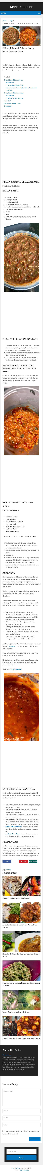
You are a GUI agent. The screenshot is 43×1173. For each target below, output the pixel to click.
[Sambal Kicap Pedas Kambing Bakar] (21, 886)
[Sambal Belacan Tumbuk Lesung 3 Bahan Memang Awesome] (21, 970)
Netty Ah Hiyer (21, 7)
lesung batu (11, 646)
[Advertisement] (21, 58)
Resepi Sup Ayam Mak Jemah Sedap (15, 1012)
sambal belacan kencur (14, 834)
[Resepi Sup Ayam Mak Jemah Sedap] (21, 1000)
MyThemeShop (24, 1170)
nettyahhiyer (6, 1055)
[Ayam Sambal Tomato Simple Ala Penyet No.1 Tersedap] (21, 912)
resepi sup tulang (16, 669)
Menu (3, 13)
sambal (8, 870)
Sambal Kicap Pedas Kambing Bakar (15, 898)
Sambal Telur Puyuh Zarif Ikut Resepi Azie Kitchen (21, 1039)
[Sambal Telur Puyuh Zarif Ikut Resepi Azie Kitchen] (21, 1026)
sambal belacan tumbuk (14, 826)
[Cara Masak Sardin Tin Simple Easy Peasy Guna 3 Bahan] (21, 941)
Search (21, 1158)
